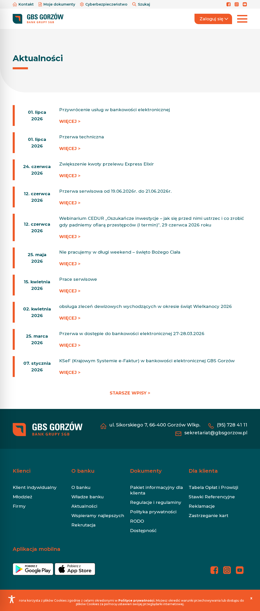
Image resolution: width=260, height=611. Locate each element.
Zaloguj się (211, 18)
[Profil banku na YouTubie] (245, 4)
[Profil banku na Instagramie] (237, 4)
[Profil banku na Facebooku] (229, 4)
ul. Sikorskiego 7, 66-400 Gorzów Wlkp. (154, 425)
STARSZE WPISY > (130, 392)
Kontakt (26, 4)
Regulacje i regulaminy (155, 502)
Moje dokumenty (59, 4)
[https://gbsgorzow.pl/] (38, 18)
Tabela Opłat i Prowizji (213, 487)
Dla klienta (203, 471)
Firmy (19, 506)
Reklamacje (202, 506)
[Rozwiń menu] (242, 19)
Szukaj (143, 4)
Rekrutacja (83, 524)
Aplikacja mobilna (36, 549)
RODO (137, 521)
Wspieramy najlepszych (97, 515)
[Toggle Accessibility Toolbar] (12, 599)
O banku (82, 471)
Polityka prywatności (153, 511)
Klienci (21, 471)
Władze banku (87, 496)
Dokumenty (146, 471)
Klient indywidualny (35, 487)
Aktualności (84, 506)
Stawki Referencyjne (212, 496)
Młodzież (22, 496)
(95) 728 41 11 (232, 425)
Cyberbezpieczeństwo (106, 4)
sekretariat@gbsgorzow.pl (215, 433)
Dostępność (143, 530)
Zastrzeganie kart (208, 515)
